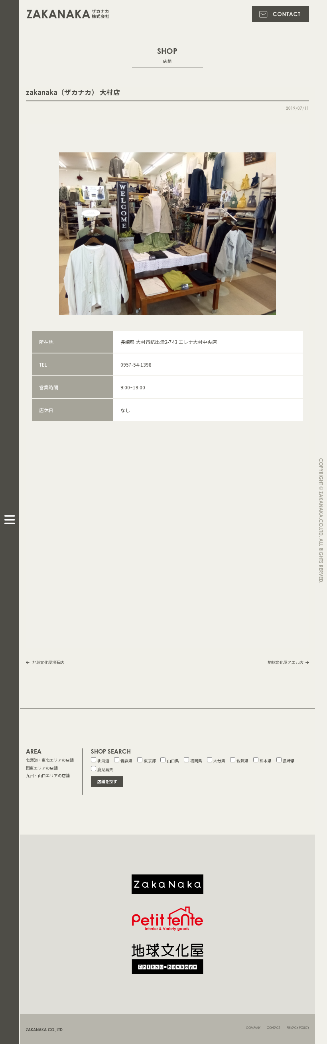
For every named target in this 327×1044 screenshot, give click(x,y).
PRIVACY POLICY (298, 1028)
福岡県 (196, 761)
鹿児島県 (105, 769)
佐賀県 (242, 761)
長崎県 (289, 761)
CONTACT (273, 1028)
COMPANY (253, 1028)
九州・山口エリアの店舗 (48, 775)
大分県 (219, 761)
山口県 (173, 761)
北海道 (103, 761)
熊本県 (266, 761)
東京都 (150, 761)
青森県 (126, 761)
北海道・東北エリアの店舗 (50, 760)
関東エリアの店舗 (42, 768)
